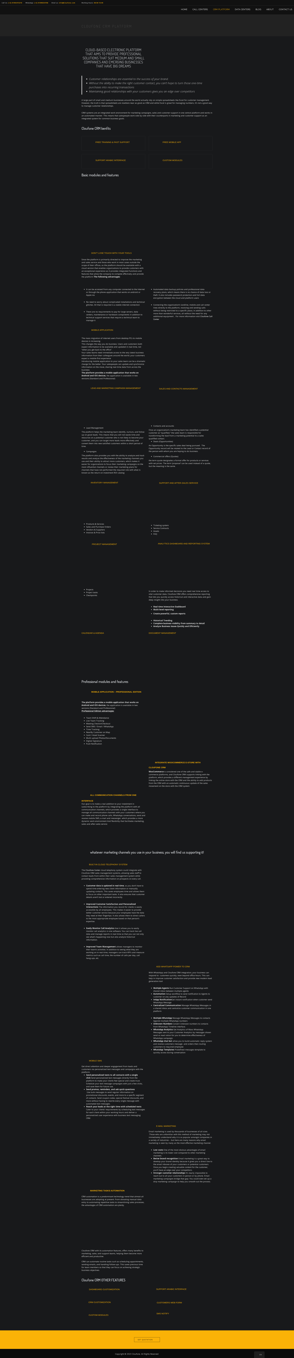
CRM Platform (221, 9)
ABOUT (270, 9)
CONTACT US (285, 9)
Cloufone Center (93, 870)
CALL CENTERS (200, 9)
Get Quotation (145, 1340)
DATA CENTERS (242, 9)
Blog (258, 9)
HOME (184, 9)
